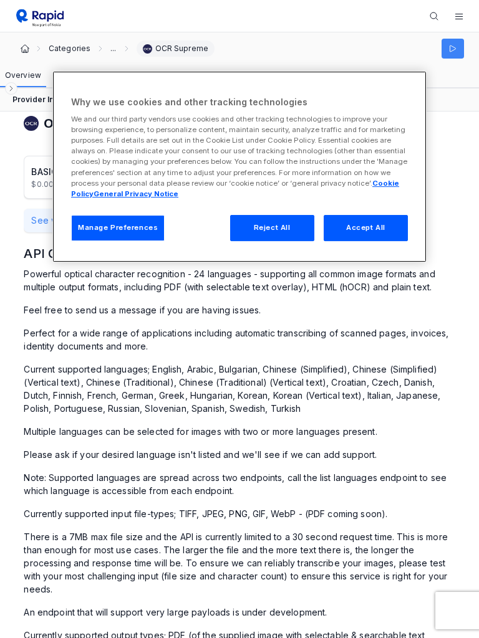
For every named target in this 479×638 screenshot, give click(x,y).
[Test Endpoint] (453, 49)
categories (69, 48)
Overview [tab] (23, 75)
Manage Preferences (118, 227)
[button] (459, 16)
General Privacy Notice (136, 193)
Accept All (365, 227)
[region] (239, 166)
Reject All (272, 227)
